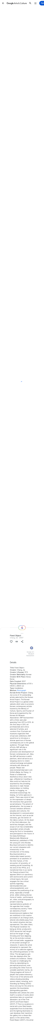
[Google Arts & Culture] (16, 3)
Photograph (21, 690)
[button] (3, 3)
